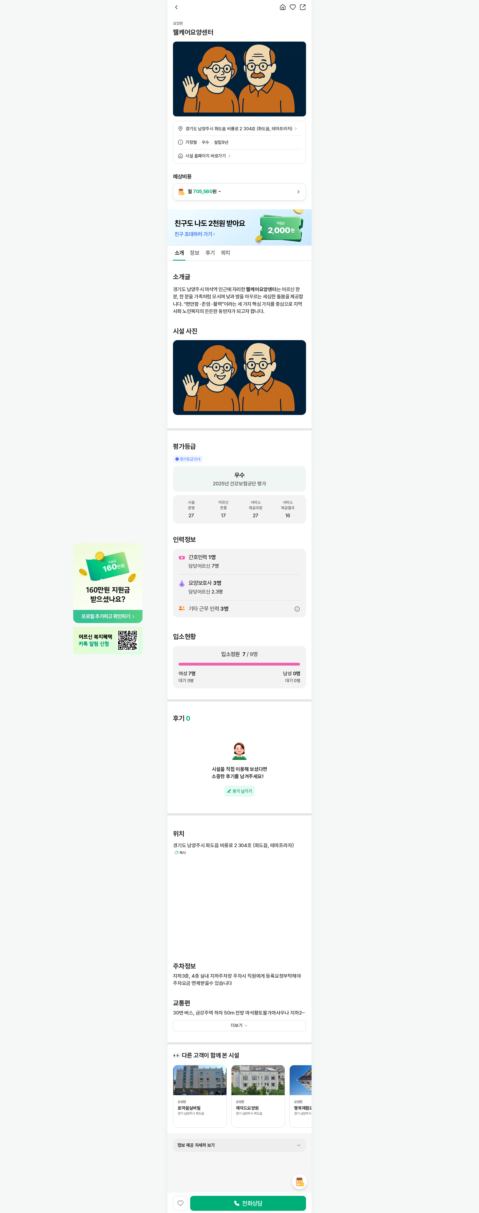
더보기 (237, 1025)
